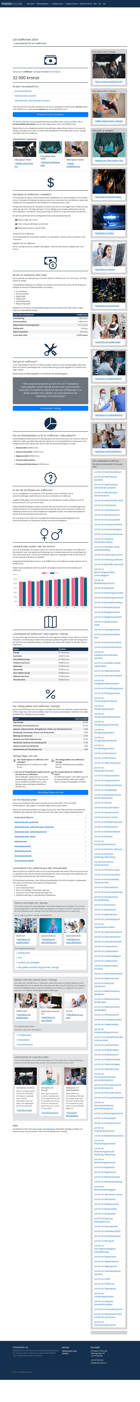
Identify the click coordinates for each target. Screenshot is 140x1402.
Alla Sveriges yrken (69, 1351)
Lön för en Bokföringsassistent (108, 592)
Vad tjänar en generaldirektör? (74, 941)
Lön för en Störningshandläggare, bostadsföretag (105, 1248)
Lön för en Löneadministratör (108, 941)
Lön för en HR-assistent (105, 758)
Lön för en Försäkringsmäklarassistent (107, 715)
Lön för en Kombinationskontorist (105, 843)
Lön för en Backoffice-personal (108, 564)
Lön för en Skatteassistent (106, 1204)
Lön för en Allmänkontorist (107, 514)
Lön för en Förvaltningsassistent (104, 747)
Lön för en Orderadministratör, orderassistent (108, 1039)
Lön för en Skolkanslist (105, 1213)
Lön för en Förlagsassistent (107, 693)
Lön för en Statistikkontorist (107, 1236)
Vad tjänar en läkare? (105, 269)
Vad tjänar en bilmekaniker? (108, 196)
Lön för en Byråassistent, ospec (106, 623)
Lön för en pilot (25, 1110)
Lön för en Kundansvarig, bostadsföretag (106, 898)
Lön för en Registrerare (105, 1172)
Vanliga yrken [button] (57, 4)
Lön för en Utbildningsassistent (104, 1295)
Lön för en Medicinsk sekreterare (104, 985)
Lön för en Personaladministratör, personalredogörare (105, 1077)
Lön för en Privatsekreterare (107, 1123)
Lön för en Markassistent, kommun (106, 967)
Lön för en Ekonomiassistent (107, 642)
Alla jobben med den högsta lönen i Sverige (38, 967)
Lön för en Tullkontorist (105, 1288)
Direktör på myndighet (29, 962)
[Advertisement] (70, 23)
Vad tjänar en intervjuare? (48, 1019)
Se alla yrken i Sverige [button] (50, 408)
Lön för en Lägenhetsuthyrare (108, 932)
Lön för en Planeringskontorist (108, 1113)
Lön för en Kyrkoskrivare (105, 914)
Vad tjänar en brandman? (107, 305)
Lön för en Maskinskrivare (106, 978)
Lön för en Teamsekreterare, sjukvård (107, 1273)
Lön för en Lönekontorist (106, 960)
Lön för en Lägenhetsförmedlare (104, 926)
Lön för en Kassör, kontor (106, 817)
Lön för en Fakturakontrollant (108, 675)
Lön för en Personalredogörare (108, 1097)
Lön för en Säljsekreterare (106, 1261)
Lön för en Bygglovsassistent (107, 617)
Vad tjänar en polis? (104, 233)
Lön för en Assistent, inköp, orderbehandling (107, 548)
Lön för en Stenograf (104, 1240)
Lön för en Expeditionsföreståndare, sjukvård (106, 655)
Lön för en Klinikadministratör (108, 822)
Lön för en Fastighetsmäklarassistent (106, 682)
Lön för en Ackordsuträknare (107, 472)
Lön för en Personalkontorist (107, 1092)
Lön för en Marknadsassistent (108, 973)
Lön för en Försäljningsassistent (104, 731)
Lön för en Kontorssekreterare (108, 892)
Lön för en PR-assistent (105, 1118)
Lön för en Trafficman (104, 1283)
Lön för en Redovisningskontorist (104, 1161)
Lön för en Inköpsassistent (106, 775)
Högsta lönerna (72, 4)
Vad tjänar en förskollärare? (108, 451)
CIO (20, 957)
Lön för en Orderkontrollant (107, 1059)
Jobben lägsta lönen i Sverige (109, 121)
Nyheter (65, 1353)
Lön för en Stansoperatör (106, 1226)
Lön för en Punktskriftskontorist (104, 1129)
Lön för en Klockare (103, 836)
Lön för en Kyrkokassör (105, 909)
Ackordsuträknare (23, 91)
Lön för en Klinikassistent (106, 826)
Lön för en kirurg (50, 1112)
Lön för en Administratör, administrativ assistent (106, 486)
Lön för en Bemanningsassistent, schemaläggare (104, 572)
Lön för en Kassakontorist (106, 812)
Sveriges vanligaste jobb (50, 164)
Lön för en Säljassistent (105, 1256)
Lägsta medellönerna (73, 165)
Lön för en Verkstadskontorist (108, 1309)
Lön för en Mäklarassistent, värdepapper (107, 1008)
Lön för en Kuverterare (105, 904)
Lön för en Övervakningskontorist (105, 1323)
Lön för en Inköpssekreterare (108, 785)
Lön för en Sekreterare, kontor (108, 1194)
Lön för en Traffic (102, 1279)
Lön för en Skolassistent (105, 1208)
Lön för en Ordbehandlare (106, 1024)
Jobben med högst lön (24, 165)
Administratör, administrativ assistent (32, 100)
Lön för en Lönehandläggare (107, 956)
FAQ (95, 4)
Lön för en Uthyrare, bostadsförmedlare (103, 1303)
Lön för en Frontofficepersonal (108, 688)
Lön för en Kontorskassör (106, 887)
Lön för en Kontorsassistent (107, 874)
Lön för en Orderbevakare (106, 1049)
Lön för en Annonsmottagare (108, 529)
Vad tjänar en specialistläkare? (49, 941)
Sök (104, 4)
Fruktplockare (24, 1035)
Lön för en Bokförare (104, 588)
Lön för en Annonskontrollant (108, 524)
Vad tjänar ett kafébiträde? (23, 1016)
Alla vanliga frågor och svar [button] (50, 792)
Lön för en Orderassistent (106, 1045)
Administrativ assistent (25, 95)
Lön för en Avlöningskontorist (108, 554)
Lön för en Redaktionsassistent (108, 1135)
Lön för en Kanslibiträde (105, 790)
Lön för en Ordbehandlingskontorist (106, 1031)
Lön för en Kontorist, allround (108, 849)
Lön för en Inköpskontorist (107, 780)
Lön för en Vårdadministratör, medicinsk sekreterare (108, 1315)
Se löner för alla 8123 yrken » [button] (50, 114)
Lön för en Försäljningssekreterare (105, 739)
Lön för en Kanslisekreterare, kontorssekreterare (107, 796)
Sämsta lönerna (86, 4)
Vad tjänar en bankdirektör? (23, 941)
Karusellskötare (25, 1044)
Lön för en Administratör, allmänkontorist (106, 494)
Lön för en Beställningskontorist (104, 582)
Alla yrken (31, 4)
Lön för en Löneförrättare (106, 951)
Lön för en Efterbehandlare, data (107, 636)
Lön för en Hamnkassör (105, 753)
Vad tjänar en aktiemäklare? (109, 378)
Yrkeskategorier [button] (42, 4)
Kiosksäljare (23, 1039)
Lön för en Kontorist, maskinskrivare (104, 863)
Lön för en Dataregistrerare (107, 629)
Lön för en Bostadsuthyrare (107, 607)
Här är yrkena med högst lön (109, 81)
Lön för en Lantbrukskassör (107, 919)
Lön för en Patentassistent (106, 1069)
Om (99, 4)
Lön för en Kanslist (103, 802)
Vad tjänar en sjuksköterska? (109, 415)
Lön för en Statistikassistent (107, 1231)
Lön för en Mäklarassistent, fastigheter (107, 993)
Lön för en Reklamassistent (107, 1177)
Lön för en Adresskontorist (107, 510)
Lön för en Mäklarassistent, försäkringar (107, 1000)
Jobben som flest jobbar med (109, 160)
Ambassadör (24, 952)
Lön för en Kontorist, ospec (107, 869)
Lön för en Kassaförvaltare (106, 807)
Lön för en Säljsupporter (105, 1266)
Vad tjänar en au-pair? (74, 1016)
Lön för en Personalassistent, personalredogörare (108, 1086)
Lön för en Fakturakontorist (107, 670)
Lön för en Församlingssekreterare (105, 699)
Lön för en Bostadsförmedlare (108, 602)
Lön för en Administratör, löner (108, 500)
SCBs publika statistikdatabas (43, 1129)
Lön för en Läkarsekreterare (107, 936)
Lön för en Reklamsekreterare (108, 1181)
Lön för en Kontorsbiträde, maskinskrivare (106, 881)
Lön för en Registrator (104, 1167)
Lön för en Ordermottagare (107, 1064)
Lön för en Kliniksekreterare (107, 831)
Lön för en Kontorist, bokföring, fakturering (104, 855)
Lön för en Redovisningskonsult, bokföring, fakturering (104, 1151)
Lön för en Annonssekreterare (108, 534)
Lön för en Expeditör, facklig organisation (107, 664)
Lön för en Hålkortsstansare (107, 762)
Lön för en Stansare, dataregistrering (103, 1220)
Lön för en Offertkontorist (106, 1014)
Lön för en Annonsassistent (107, 519)
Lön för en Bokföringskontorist (108, 597)
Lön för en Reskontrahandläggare (105, 1188)
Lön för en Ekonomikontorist (107, 647)
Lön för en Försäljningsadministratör (106, 723)
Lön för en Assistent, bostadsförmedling (104, 540)
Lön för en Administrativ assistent (105, 478)
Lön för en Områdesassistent (108, 1019)
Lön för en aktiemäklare (72, 1114)
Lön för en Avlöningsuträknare (108, 559)
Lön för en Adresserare (105, 505)
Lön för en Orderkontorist (106, 1054)
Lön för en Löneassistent (105, 946)
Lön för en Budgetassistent (107, 612)
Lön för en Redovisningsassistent (104, 1142)
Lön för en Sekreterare (104, 1199)
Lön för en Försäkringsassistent (104, 707)
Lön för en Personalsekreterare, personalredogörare (104, 1105)
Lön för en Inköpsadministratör (104, 769)
